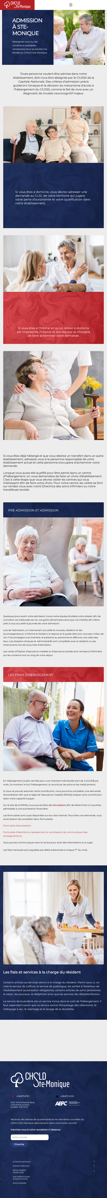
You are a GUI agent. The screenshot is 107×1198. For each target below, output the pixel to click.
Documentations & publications (21, 1178)
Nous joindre (19, 1183)
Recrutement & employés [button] (19, 1171)
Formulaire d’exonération (17, 825)
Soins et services (21, 1166)
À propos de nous (22, 1162)
